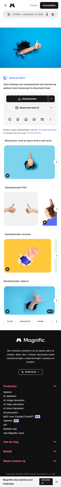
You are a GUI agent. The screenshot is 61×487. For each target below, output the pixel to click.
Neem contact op (14, 461)
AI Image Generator (47, 130)
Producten (10, 386)
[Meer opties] (50, 119)
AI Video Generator (13, 404)
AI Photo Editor (34, 133)
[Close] (56, 482)
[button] (30, 372)
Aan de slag (10, 441)
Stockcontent (10, 412)
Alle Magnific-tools (13, 433)
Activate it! (46, 481)
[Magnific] (30, 340)
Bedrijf (7, 451)
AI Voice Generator (13, 408)
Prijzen (34, 5)
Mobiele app (10, 428)
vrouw (10, 321)
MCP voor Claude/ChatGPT (21, 416)
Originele (22, 28)
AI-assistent (9, 396)
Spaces (7, 392)
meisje (40, 321)
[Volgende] (57, 162)
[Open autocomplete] (7, 14)
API (5, 424)
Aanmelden (49, 5)
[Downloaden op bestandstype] (51, 98)
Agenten (10, 420)
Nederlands (30, 372)
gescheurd (25, 321)
